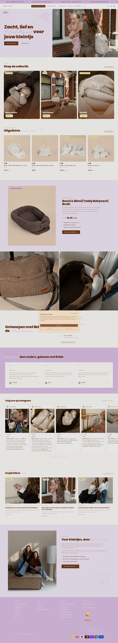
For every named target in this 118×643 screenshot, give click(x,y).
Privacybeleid (74, 313)
